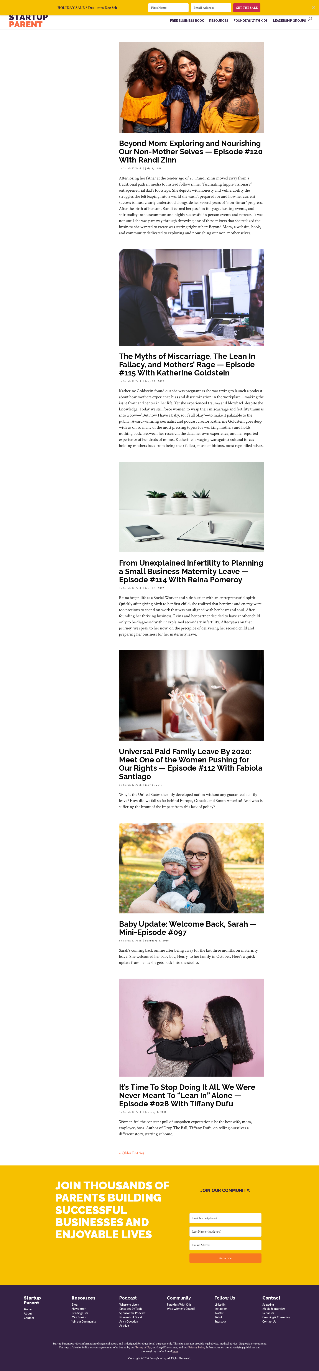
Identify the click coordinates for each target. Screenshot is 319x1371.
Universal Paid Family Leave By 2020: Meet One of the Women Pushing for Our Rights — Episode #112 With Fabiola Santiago (191, 764)
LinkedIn (220, 1304)
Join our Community (84, 1321)
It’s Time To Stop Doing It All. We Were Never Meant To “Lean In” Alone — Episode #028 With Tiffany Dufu (187, 1095)
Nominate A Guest (130, 1317)
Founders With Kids (179, 1304)
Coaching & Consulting (276, 1317)
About (28, 1313)
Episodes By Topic (130, 1308)
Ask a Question (128, 1321)
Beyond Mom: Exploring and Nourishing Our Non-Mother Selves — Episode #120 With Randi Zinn (191, 151)
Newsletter (79, 1308)
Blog (74, 1304)
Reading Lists (80, 1313)
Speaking (268, 1304)
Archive (124, 1325)
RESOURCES (218, 20)
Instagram (221, 1308)
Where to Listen (129, 1304)
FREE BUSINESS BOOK (187, 20)
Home (28, 1309)
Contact (29, 1318)
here (175, 1351)
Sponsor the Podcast (132, 1313)
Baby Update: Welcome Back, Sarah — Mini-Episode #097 (188, 928)
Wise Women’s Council (181, 1308)
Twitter (219, 1313)
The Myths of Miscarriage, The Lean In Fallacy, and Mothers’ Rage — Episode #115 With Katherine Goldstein (187, 364)
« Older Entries (131, 1153)
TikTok (219, 1317)
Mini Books (79, 1317)
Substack (220, 1321)
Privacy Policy (196, 1347)
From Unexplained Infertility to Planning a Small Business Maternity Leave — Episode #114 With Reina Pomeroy (191, 571)
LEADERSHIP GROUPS (289, 20)
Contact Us (269, 1321)
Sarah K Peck (132, 168)
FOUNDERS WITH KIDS (251, 20)
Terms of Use (143, 1347)
